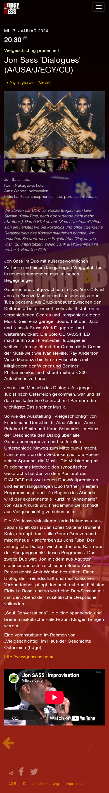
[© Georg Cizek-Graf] (65, 167)
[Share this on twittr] (34, 773)
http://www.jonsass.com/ (28, 656)
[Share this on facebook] (22, 773)
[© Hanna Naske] (41, 167)
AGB (12, 783)
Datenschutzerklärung (41, 783)
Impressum (75, 783)
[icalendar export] (25, 38)
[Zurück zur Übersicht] (8, 745)
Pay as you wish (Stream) (29, 82)
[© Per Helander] (16, 167)
